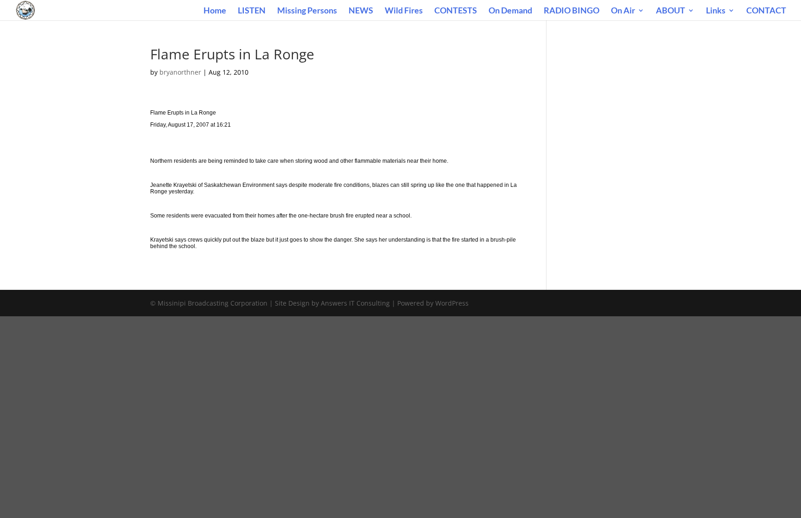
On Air (623, 11)
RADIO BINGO (571, 11)
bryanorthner (180, 72)
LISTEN (252, 11)
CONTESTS (455, 11)
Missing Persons (307, 11)
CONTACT (766, 11)
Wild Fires (404, 11)
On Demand (510, 11)
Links (715, 11)
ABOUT (670, 11)
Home (214, 11)
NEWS (361, 11)
